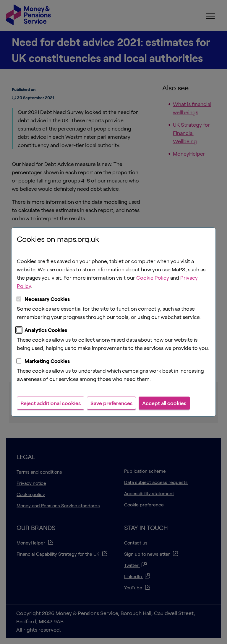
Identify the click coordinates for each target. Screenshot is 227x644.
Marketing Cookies (47, 361)
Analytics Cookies (46, 330)
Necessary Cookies (47, 299)
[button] (50, 403)
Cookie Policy (152, 277)
